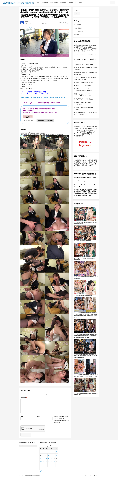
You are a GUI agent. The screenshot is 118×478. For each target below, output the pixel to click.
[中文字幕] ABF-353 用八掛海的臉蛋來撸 (83, 295)
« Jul (40, 471)
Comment (23, 397)
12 (46, 458)
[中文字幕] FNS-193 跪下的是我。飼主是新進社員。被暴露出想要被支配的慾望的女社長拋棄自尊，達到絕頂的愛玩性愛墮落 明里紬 (86, 356)
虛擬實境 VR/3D (72, 3)
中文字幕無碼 (63, 3)
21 (51, 461)
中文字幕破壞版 (54, 3)
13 (48, 458)
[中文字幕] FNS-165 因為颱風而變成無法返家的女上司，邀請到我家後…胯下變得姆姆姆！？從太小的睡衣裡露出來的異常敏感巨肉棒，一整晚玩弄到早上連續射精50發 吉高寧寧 (85, 315)
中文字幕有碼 (45, 3)
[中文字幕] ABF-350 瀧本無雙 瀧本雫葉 (82, 241)
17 (41, 461)
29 (54, 465)
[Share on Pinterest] (66, 23)
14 (51, 458)
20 (48, 461)
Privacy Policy (88, 475)
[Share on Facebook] (60, 23)
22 (54, 461)
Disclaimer (96, 475)
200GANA (38, 28)
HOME (37, 3)
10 (41, 458)
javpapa (27, 21)
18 (43, 461)
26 (46, 465)
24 (41, 465)
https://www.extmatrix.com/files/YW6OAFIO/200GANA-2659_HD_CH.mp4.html (43, 97)
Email (38, 416)
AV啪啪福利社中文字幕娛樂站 (33, 475)
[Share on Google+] (68, 23)
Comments (44, 22)
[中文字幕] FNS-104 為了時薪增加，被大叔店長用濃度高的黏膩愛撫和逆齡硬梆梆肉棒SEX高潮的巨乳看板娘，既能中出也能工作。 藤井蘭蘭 (86, 336)
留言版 (80, 3)
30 (56, 465)
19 (46, 461)
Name (22, 416)
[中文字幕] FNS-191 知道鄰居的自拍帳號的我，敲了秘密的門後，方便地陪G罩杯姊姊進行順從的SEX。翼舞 (86, 375)
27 (48, 465)
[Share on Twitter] (63, 23)
